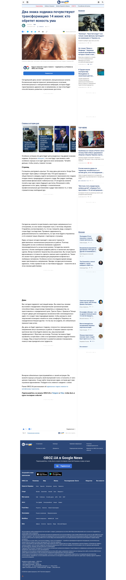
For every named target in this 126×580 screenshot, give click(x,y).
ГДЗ (37, 497)
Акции (55, 502)
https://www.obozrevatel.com (78, 531)
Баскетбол (44, 491)
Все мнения (83, 346)
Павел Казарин (83, 242)
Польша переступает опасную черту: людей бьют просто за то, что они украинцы (87, 337)
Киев (37, 486)
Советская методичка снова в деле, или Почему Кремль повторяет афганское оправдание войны (88, 302)
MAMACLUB (51, 518)
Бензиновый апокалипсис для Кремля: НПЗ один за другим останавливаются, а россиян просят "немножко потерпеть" (88, 249)
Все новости (100, 481)
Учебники (42, 497)
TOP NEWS (82, 128)
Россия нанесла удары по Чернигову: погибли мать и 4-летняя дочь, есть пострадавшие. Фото (90, 170)
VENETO (73, 6)
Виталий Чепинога (84, 318)
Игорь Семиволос (84, 307)
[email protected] (42, 567)
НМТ (64, 497)
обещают (40, 158)
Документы (56, 448)
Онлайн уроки (50, 497)
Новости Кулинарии (53, 507)
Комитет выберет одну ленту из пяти (88, 40)
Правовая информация (76, 443)
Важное (81, 11)
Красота (49, 524)
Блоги (77, 481)
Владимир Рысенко (84, 341)
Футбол (38, 491)
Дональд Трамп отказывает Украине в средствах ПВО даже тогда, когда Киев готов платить (91, 159)
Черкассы (61, 486)
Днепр (55, 486)
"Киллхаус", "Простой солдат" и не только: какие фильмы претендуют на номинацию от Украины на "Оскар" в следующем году (91, 36)
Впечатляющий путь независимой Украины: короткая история (87, 325)
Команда (55, 443)
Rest (35, 24)
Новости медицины (41, 518)
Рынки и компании (41, 513)
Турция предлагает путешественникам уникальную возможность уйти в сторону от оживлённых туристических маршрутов (87, 82)
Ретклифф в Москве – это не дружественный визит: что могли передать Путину (88, 314)
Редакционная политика (33, 433)
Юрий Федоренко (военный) (86, 254)
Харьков (42, 486)
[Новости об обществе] (61, 433)
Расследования (69, 481)
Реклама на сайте (40, 448)
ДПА (56, 497)
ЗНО (60, 497)
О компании (39, 443)
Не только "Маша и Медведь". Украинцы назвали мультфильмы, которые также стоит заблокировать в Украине (86, 51)
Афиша (38, 524)
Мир (44, 481)
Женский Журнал (62, 524)
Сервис (60, 502)
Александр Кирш (84, 268)
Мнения (81, 232)
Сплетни (43, 524)
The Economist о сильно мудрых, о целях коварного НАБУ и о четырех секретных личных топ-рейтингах (87, 263)
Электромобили (47, 502)
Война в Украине (49, 6)
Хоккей (50, 491)
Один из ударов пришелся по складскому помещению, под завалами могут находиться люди (91, 176)
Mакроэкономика (52, 513)
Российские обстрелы (84, 6)
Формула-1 (60, 491)
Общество (89, 481)
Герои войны (39, 6)
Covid (56, 518)
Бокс (55, 491)
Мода (54, 524)
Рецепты (38, 507)
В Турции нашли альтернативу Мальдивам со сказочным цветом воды (85, 73)
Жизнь (56, 481)
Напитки (44, 507)
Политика (35, 481)
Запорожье (49, 486)
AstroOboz (29, 24)
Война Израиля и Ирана (63, 6)
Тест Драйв (39, 502)
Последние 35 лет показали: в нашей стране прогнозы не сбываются (86, 238)
